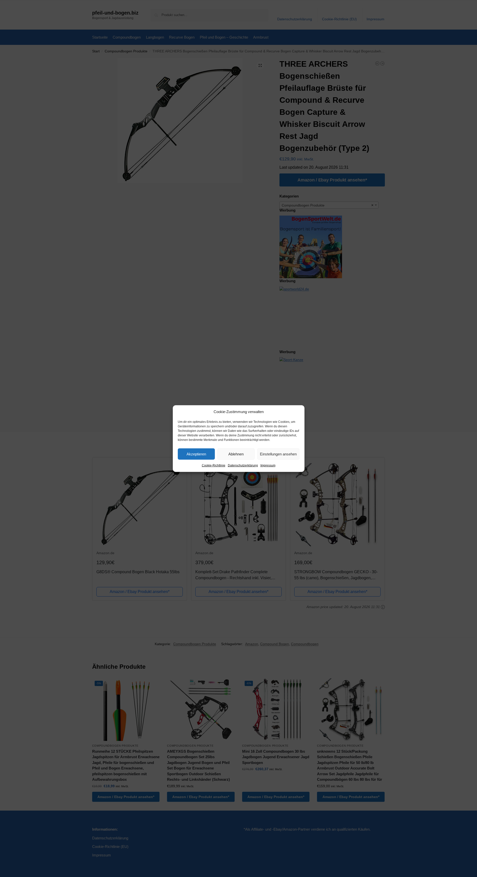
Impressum (267, 465)
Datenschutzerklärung (243, 465)
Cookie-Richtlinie (213, 465)
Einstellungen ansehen (278, 454)
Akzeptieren (196, 454)
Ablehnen (236, 454)
